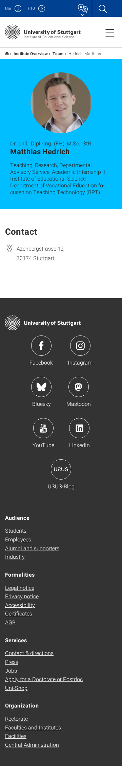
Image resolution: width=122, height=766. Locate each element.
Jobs (11, 670)
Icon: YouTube (43, 428)
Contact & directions (29, 652)
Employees (18, 539)
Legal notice (19, 587)
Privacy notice (22, 596)
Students (15, 530)
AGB (10, 622)
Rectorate (16, 718)
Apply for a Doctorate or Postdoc (44, 678)
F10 (31, 8)
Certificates (18, 613)
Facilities (15, 735)
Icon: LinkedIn (79, 428)
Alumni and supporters (32, 548)
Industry (15, 556)
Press (11, 661)
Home (7, 53)
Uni (8, 8)
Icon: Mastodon (78, 387)
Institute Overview (31, 53)
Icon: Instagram (80, 345)
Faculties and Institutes (33, 727)
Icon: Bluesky (41, 387)
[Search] (103, 8)
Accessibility (20, 604)
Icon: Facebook (41, 345)
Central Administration (32, 744)
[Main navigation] (110, 32)
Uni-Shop (16, 687)
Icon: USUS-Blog (61, 469)
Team (58, 53)
